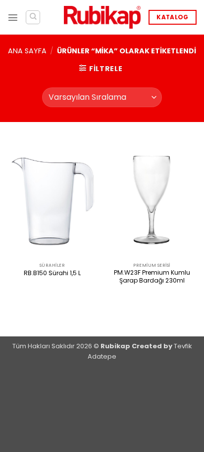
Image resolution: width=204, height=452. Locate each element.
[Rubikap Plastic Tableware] (102, 17)
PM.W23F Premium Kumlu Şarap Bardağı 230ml (152, 277)
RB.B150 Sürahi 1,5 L (52, 273)
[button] (12, 17)
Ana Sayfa (27, 51)
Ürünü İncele (52, 290)
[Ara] (33, 17)
